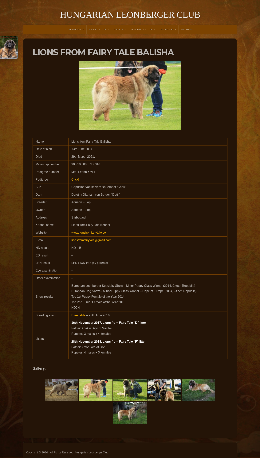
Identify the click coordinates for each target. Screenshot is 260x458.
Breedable (78, 315)
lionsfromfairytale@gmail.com (91, 240)
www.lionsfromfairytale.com (89, 232)
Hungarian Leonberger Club (130, 15)
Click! (75, 179)
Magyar (186, 29)
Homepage (76, 29)
